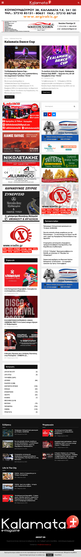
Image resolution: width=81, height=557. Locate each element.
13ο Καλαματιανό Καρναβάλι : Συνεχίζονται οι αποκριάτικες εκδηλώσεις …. (20, 290)
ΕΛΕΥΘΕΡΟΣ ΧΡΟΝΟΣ (11, 386)
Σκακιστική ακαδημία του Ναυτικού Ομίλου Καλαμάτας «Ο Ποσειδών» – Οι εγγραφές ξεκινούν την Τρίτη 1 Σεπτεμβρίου (57, 261)
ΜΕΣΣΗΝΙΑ (7, 400)
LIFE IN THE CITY (9, 372)
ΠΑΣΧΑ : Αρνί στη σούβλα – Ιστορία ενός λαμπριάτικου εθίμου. (26, 485)
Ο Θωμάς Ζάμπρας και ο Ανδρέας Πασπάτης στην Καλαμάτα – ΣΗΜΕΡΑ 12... (20, 354)
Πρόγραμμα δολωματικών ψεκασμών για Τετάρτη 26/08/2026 (26, 431)
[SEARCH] (74, 106)
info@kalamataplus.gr (44, 544)
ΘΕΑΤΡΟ (7, 395)
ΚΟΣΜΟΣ (7, 397)
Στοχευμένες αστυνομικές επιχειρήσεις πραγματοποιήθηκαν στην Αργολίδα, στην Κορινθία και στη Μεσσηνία (57, 245)
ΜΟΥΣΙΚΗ (7, 403)
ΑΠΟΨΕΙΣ (7, 380)
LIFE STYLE (7, 375)
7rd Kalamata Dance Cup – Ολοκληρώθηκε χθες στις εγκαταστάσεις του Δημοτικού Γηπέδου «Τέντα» (21, 73)
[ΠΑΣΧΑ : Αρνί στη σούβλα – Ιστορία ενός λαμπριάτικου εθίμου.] (7, 487)
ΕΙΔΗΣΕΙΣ (7, 383)
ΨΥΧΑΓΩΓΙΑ (8, 412)
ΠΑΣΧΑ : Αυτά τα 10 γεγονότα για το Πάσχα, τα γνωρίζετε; (25, 474)
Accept (50, 555)
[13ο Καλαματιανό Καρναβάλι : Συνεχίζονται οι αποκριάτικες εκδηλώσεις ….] (21, 275)
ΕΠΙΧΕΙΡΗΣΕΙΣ (8, 392)
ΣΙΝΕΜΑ (6, 409)
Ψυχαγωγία (47, 425)
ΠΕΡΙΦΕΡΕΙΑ (8, 406)
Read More (58, 555)
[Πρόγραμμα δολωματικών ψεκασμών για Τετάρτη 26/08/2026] (7, 432)
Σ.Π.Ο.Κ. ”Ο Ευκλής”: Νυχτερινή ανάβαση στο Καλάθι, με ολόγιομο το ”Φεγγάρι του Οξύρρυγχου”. (58, 253)
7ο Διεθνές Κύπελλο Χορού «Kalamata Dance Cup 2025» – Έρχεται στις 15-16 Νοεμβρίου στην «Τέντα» (57, 73)
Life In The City (9, 468)
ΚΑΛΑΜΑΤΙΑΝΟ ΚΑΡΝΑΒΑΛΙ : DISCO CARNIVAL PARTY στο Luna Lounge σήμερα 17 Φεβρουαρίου (20, 322)
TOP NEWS (7, 377)
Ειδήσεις (6, 425)
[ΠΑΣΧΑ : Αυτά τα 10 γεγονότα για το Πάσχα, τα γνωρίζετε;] (7, 476)
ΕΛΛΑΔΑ (7, 389)
